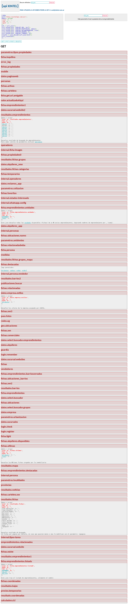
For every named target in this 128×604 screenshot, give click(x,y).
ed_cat (4, 133)
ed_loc (4, 127)
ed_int (4, 572)
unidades (5, 216)
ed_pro (4, 130)
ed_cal (4, 131)
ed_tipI (5, 573)
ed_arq (4, 134)
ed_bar (4, 128)
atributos (4, 270)
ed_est (4, 124)
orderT (24, 270)
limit (4, 218)
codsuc (12, 270)
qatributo (38, 142)
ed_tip (4, 136)
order (18, 270)
